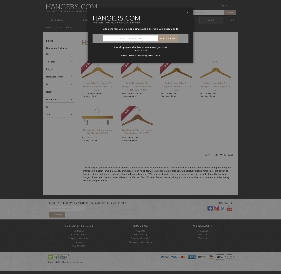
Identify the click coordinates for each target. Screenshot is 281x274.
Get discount (168, 38)
